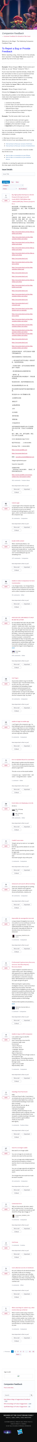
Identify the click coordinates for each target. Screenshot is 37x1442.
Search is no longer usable (19, 1148)
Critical (17, 492)
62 (30, 1351)
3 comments (15, 940)
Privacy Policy (27, 1421)
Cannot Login (15, 503)
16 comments (16, 699)
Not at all (17, 489)
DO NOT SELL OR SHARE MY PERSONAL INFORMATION (18, 1425)
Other (22, 595)
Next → (18, 1354)
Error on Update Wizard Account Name (23, 759)
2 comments (15, 861)
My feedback (23, 189)
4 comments (15, 1220)
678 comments (16, 655)
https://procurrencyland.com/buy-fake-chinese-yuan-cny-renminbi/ (22, 309)
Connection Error (17, 1203)
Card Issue (15, 1242)
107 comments (16, 558)
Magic (8, 1417)
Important (28, 489)
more (13, 647)
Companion (24, 518)
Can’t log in (15, 678)
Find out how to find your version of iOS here (19, 144)
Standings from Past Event (19, 1092)
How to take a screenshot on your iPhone (18, 155)
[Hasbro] (20, 1432)
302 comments (16, 480)
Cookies (23, 1423)
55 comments (16, 595)
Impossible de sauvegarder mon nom (23, 918)
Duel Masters (26, 1417)
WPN (17, 1417)
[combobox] (17, 1395)
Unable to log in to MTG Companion (22, 1034)
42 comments (16, 518)
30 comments (16, 896)
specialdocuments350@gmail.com (25, 457)
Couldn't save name (17, 840)
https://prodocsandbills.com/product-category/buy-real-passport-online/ (22, 475)
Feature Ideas (26, 480)
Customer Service (9, 1421)
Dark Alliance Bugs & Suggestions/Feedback (17, 1399)
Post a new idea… (9, 1387)
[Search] (31, 1395)
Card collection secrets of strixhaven (23, 1268)
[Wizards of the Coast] (7, 1432)
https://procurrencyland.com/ (20, 258)
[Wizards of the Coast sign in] (18, 1376)
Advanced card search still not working (23, 884)
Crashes (22, 1245)
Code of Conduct (15, 1423)
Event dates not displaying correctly (22, 803)
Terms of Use (18, 1421)
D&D (13, 1417)
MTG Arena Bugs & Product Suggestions (16, 1404)
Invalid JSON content (18, 541)
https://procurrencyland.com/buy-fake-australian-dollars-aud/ (22, 268)
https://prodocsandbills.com (19, 450)
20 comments (16, 1181)
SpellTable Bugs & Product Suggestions (16, 1406)
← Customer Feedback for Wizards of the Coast (16, 36)
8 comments (15, 737)
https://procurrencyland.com (19, 453)
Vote (6, 200)
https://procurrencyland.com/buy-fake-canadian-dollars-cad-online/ (22, 238)
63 (33, 1351)
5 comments (15, 1069)
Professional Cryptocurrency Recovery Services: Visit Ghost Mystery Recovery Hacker (23, 964)
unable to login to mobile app (20, 721)
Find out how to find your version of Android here (20, 146)
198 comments (16, 818)
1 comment (15, 780)
